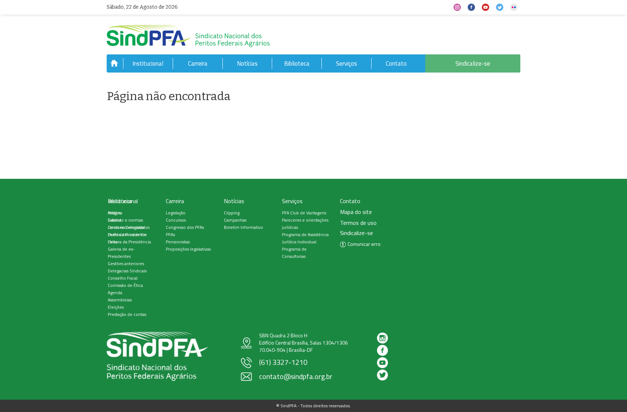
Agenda (115, 292)
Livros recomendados (128, 227)
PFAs (170, 234)
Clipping (231, 212)
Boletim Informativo (243, 227)
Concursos (176, 220)
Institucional (147, 63)
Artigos (114, 212)
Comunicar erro (364, 244)
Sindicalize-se (472, 63)
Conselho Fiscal (123, 278)
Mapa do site (356, 212)
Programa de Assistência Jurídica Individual (305, 238)
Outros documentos (127, 234)
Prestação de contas (127, 314)
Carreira (198, 63)
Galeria (114, 220)
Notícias (247, 63)
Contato (396, 63)
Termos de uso (358, 223)
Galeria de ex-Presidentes (121, 253)
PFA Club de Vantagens (304, 212)
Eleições (116, 307)
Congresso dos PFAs (185, 227)
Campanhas (235, 220)
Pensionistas (178, 241)
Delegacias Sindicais (127, 270)
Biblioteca (297, 63)
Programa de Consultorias (294, 253)
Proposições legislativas (188, 249)
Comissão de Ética (125, 285)
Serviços (346, 63)
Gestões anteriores (126, 263)
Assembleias (120, 299)
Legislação (175, 212)
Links (113, 241)
